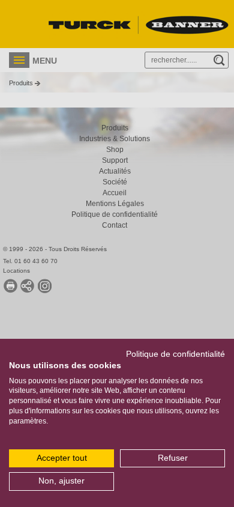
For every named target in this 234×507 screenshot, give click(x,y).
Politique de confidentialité (175, 354)
